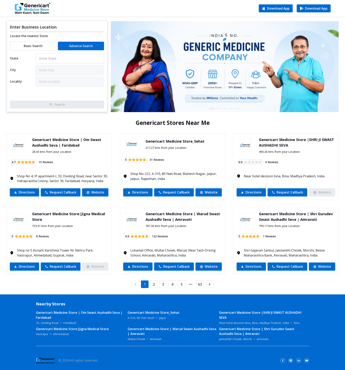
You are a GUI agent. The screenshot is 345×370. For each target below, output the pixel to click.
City (13, 70)
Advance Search (81, 46)
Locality (16, 81)
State (14, 58)
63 (200, 284)
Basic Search (33, 46)
